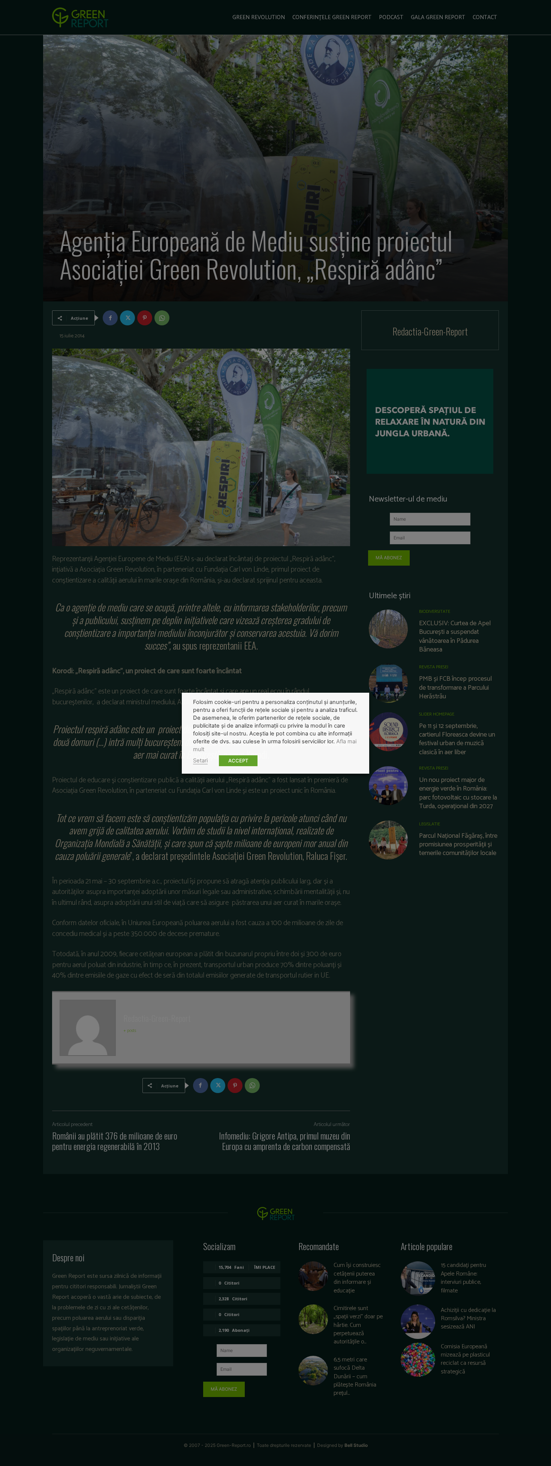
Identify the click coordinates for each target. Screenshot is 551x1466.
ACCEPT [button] (238, 761)
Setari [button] (200, 760)
